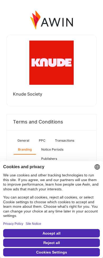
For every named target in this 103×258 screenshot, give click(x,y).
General (23, 140)
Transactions (64, 140)
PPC (42, 140)
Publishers (49, 159)
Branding (25, 149)
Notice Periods (52, 149)
